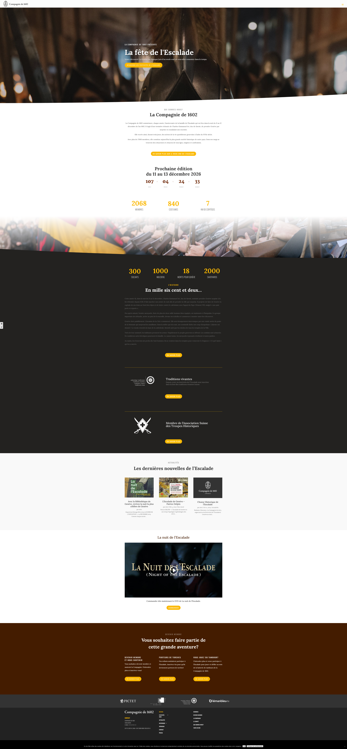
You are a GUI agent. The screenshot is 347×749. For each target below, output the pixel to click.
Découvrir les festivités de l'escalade (143, 65)
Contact (161, 730)
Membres (195, 712)
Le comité (196, 721)
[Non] (345, 746)
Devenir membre (197, 715)
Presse (161, 733)
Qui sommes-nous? (198, 725)
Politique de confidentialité (255, 746)
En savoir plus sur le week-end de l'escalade (173, 153)
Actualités (215, 508)
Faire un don (196, 728)
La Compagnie (197, 718)
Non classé (180, 507)
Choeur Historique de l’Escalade (207, 503)
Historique (162, 723)
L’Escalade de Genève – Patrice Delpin (173, 502)
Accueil (161, 712)
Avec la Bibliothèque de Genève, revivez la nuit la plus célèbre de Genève (139, 504)
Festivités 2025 (161, 716)
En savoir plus (173, 355)
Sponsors (161, 726)
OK (244, 746)
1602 (140, 510)
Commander (173, 607)
